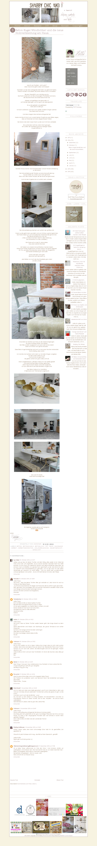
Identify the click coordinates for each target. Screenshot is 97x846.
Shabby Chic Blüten (79, 344)
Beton (19, 546)
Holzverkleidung (42, 548)
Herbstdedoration (26, 548)
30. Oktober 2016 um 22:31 (25, 662)
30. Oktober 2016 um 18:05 (29, 599)
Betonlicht (40, 546)
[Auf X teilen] (49, 544)
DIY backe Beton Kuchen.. (79, 292)
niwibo (15, 619)
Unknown (16, 641)
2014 (69, 171)
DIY (47, 26)
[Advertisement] (74, 37)
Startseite (37, 780)
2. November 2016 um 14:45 (33, 727)
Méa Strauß (17, 688)
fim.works (16, 674)
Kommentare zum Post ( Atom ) (27, 784)
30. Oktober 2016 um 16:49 (27, 579)
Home (17, 26)
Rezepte (37, 26)
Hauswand (59, 546)
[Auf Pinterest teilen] (53, 544)
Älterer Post (60, 780)
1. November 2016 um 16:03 (29, 688)
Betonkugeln (28, 546)
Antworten (17, 574)
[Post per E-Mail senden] (43, 544)
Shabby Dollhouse (19, 727)
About (27, 26)
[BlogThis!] (47, 544)
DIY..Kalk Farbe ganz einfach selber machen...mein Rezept (79, 233)
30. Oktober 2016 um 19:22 (25, 619)
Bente (15, 662)
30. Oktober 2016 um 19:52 (27, 641)
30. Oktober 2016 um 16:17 (27, 560)
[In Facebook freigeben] (51, 544)
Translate (78, 107)
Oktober (71, 145)
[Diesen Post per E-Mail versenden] (45, 544)
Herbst (14, 548)
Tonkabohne (17, 599)
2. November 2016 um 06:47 (28, 708)
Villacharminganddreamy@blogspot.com (26, 746)
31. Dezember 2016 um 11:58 (47, 746)
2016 (69, 140)
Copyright (77, 26)
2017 (69, 137)
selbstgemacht (56, 548)
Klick (36, 530)
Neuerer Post (14, 780)
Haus (51, 546)
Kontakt (65, 26)
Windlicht (37, 550)
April (70, 163)
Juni (70, 158)
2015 (69, 169)
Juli (70, 155)
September (72, 152)
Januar (71, 165)
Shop (54, 26)
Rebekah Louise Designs (66, 835)
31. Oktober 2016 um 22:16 (27, 674)
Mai (70, 160)
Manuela (16, 579)
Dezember (72, 142)
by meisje (16, 560)
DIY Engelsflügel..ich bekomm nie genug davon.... (79, 247)
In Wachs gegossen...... (79, 280)
